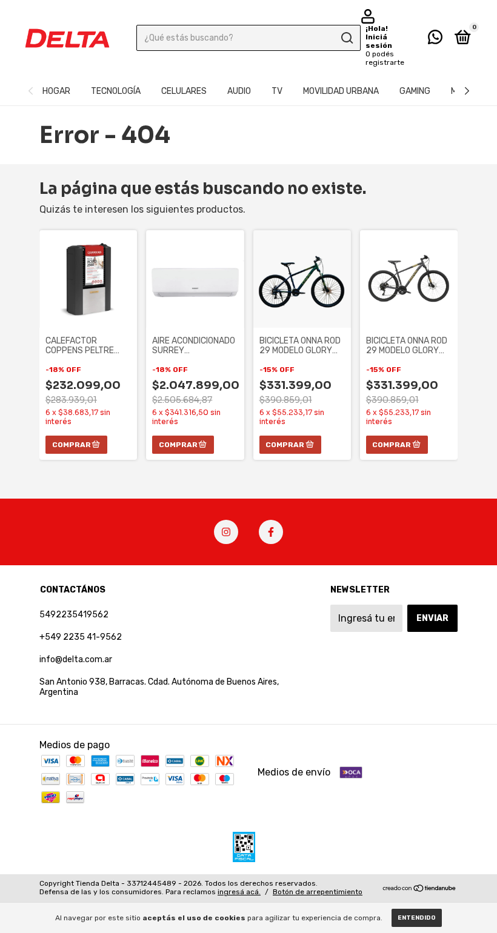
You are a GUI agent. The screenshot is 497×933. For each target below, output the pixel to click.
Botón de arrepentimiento (317, 892)
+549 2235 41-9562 (80, 637)
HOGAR (56, 91)
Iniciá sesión (378, 41)
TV (277, 91)
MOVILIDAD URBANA (341, 91)
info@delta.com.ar (75, 659)
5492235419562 (73, 614)
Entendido (417, 917)
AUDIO (239, 91)
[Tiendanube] (420, 889)
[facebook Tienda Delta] (271, 532)
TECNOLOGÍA (116, 91)
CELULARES (184, 91)
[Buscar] (346, 38)
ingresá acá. (239, 892)
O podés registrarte (384, 58)
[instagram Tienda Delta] (226, 532)
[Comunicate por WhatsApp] (435, 39)
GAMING (414, 91)
